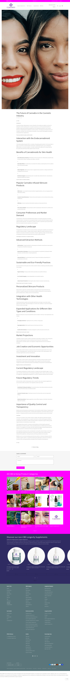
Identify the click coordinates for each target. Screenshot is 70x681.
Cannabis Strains (47, 636)
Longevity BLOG (9, 604)
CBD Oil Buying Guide (48, 645)
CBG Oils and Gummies (54, 509)
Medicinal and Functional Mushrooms (26, 526)
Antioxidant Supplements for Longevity (32, 620)
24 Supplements (9, 620)
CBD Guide (27, 636)
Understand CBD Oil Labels (30, 650)
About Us (8, 597)
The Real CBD (9, 616)
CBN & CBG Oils (47, 641)
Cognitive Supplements (48, 624)
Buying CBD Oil (28, 647)
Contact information (29, 668)
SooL (7, 618)
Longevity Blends (47, 622)
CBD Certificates (28, 648)
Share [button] (18, 120)
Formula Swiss (9, 613)
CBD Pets (9, 509)
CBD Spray (37, 491)
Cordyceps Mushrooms (48, 593)
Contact (8, 595)
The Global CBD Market (48, 647)
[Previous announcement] (24, 1)
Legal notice (49, 668)
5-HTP (46, 601)
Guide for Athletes (29, 652)
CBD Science (28, 643)
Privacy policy (35, 668)
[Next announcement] (46, 1)
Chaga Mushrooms (48, 590)
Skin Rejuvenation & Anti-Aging (41, 526)
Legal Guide (28, 645)
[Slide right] (37, 578)
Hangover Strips (47, 602)
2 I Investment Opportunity (11, 638)
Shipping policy (44, 668)
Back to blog (35, 447)
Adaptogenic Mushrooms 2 (30, 615)
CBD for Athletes (10, 526)
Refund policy (39, 668)
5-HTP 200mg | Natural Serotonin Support (13, 566)
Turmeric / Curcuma (48, 613)
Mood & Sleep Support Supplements (32, 625)
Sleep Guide (28, 641)
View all (35, 530)
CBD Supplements (39, 509)
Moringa (46, 599)
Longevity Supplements (54, 526)
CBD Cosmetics (52, 491)
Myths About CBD (47, 648)
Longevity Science (48, 620)
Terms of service (54, 668)
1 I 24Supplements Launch (11, 636)
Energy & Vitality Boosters (30, 627)
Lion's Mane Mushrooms (49, 592)
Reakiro (8, 615)
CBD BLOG (8, 602)
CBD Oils (8, 491)
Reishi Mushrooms (48, 588)
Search (8, 588)
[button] (21, 6)
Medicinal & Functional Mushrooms (31, 616)
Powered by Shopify (22, 668)
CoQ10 (46, 597)
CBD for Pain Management (49, 643)
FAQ (7, 599)
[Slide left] (33, 578)
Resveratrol (47, 606)
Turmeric (46, 604)
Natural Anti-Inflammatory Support (32, 624)
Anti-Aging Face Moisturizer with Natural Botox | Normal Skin (35, 566)
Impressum (9, 601)
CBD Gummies (24, 509)
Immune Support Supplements (31, 622)
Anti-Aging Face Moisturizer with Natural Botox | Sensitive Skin (55, 566)
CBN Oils (27, 606)
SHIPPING (8, 592)
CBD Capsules (24, 491)
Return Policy (9, 593)
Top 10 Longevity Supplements (31, 618)
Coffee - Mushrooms (48, 595)
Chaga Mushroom (29, 613)
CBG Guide (27, 638)
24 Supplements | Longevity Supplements (14, 668)
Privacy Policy (9, 590)
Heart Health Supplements (30, 629)
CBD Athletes (47, 638)
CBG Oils (27, 601)
